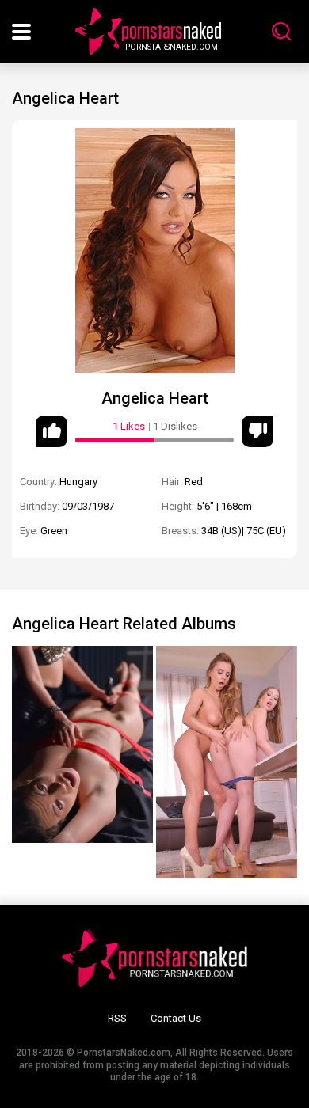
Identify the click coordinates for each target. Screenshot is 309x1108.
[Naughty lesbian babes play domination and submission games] (82, 744)
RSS (117, 1018)
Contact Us (176, 1018)
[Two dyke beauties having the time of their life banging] (226, 762)
